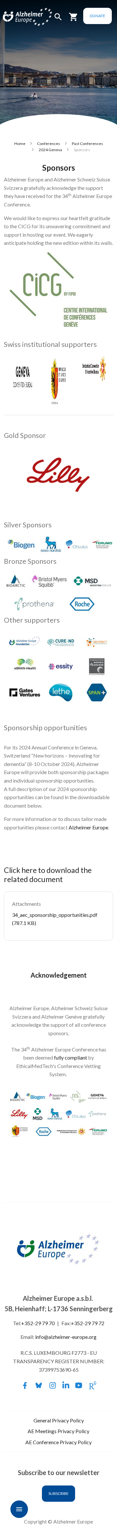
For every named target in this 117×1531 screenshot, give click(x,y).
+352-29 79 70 (38, 1323)
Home (19, 143)
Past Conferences (87, 143)
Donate (97, 15)
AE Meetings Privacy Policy (58, 1431)
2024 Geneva (50, 149)
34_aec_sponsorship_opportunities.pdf (55, 915)
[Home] (20, 17)
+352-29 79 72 (87, 1323)
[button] (58, 20)
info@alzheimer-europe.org (66, 1337)
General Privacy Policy (58, 1420)
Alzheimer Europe (88, 827)
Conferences (48, 143)
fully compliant (70, 1057)
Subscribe (58, 1493)
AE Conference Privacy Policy (58, 1442)
